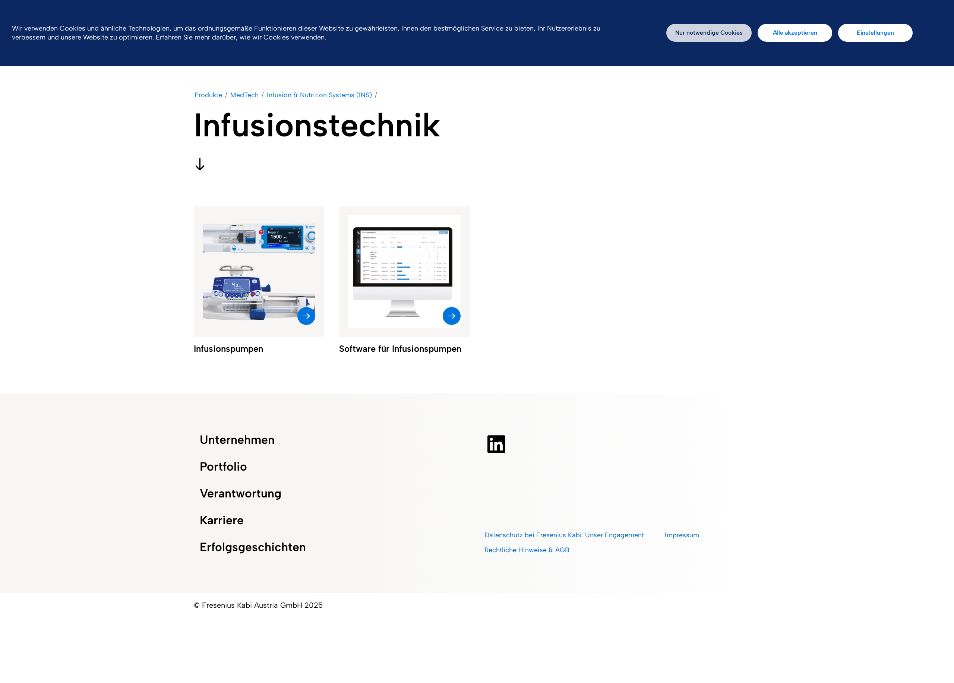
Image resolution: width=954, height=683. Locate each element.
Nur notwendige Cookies (709, 32)
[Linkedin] (496, 444)
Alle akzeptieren (795, 32)
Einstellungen (875, 32)
